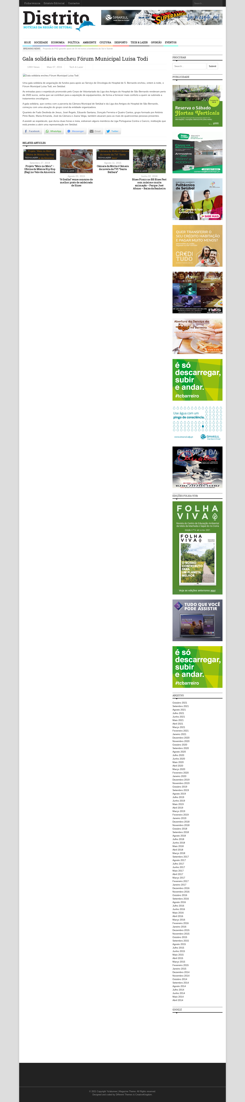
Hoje (27, 42)
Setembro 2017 (180, 856)
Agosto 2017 (179, 860)
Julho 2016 (178, 905)
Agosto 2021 (179, 709)
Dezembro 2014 (181, 972)
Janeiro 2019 (179, 818)
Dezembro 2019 (181, 779)
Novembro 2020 (181, 741)
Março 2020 (178, 769)
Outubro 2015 (179, 937)
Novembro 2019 (181, 783)
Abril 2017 (177, 874)
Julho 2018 (178, 839)
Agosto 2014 (179, 986)
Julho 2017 (178, 863)
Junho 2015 (178, 951)
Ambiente (89, 42)
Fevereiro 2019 (180, 814)
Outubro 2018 (179, 828)
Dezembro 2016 (181, 888)
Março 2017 (178, 877)
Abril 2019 (177, 807)
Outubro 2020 (179, 744)
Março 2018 (178, 853)
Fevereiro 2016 (180, 923)
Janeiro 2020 (179, 776)
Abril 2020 (177, 765)
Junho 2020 (178, 758)
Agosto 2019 (179, 793)
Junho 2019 (178, 800)
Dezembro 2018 (181, 821)
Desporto (120, 42)
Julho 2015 (178, 947)
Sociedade (41, 42)
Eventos (170, 42)
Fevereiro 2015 (180, 965)
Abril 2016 (177, 916)
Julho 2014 (178, 989)
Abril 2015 (177, 958)
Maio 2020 (178, 762)
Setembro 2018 (180, 832)
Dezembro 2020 (181, 737)
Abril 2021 (177, 723)
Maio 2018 (178, 846)
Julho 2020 (178, 755)
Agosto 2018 (179, 835)
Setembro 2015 (180, 940)
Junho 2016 (178, 909)
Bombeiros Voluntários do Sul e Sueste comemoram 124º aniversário (74, 49)
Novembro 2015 (181, 933)
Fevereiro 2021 (180, 730)
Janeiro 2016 (179, 926)
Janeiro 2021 (179, 734)
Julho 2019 (178, 797)
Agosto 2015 (179, 944)
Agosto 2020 (179, 751)
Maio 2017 (178, 870)
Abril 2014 (177, 1000)
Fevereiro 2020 (180, 772)
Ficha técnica (32, 3)
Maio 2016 (178, 912)
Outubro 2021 (179, 702)
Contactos (74, 3)
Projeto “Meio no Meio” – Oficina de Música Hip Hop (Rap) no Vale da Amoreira (39, 169)
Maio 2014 (178, 996)
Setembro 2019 (180, 790)
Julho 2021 (178, 713)
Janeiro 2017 (179, 884)
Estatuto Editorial (54, 3)
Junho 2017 (178, 867)
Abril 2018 (177, 849)
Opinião (156, 42)
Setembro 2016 (180, 898)
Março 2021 (178, 727)
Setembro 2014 (180, 982)
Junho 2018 (178, 842)
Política (74, 42)
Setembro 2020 (180, 748)
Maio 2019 (178, 804)
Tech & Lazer (139, 42)
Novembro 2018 (181, 825)
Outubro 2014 (179, 979)
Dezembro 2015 (181, 930)
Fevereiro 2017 (180, 881)
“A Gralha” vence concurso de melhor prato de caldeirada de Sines (76, 182)
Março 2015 (178, 961)
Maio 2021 (178, 720)
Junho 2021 (178, 716)
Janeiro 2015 (179, 968)
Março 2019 (178, 811)
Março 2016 (178, 919)
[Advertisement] (197, 1036)
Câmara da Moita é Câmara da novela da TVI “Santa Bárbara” (113, 169)
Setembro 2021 (180, 706)
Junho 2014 (178, 993)
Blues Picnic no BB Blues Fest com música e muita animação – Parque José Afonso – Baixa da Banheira (149, 184)
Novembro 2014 (181, 975)
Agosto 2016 (179, 902)
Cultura (105, 42)
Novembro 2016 (181, 891)
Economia (57, 42)
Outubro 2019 (179, 786)
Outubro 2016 (179, 895)
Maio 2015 (178, 954)
